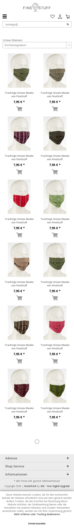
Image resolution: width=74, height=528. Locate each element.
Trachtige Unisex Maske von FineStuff (19, 94)
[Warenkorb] (67, 17)
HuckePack (30, 486)
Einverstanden (37, 523)
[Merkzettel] (52, 17)
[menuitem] (52, 17)
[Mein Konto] (60, 17)
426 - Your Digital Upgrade (55, 486)
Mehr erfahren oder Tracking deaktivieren (37, 514)
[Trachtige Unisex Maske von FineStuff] (19, 70)
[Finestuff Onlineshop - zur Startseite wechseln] (37, 8)
